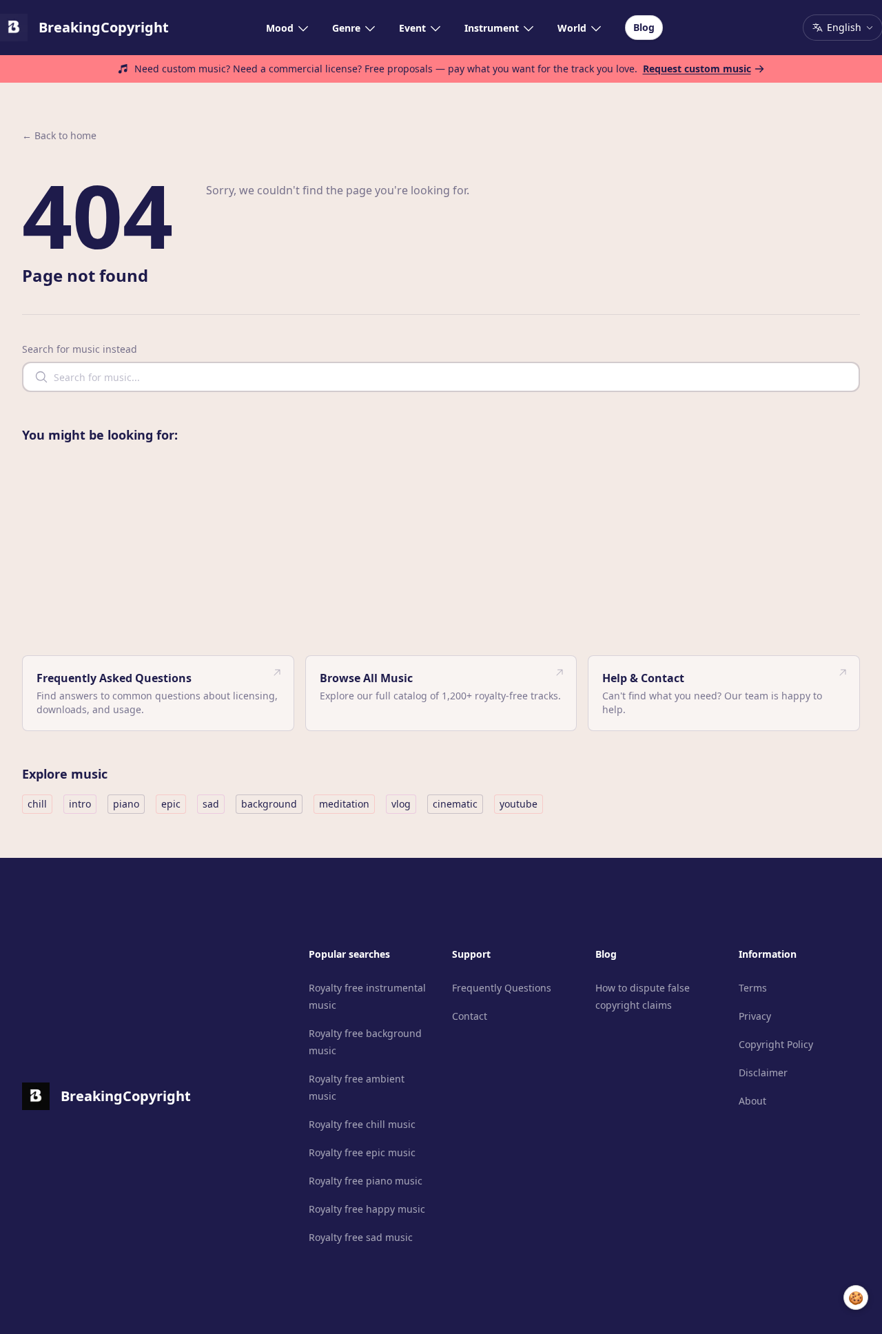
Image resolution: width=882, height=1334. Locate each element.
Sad (211, 803)
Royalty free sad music (361, 1237)
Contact (469, 1016)
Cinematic (455, 803)
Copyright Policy (776, 1044)
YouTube (518, 803)
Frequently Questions (501, 987)
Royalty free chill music (362, 1124)
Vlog (401, 803)
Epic (171, 803)
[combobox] (441, 377)
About (752, 1100)
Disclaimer (763, 1072)
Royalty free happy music (367, 1208)
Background (269, 803)
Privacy (755, 1016)
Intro (80, 803)
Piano (126, 803)
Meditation (344, 803)
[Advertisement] (441, 551)
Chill (37, 803)
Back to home (59, 135)
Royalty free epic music (362, 1152)
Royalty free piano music (365, 1180)
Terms (753, 987)
